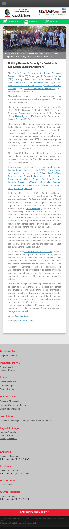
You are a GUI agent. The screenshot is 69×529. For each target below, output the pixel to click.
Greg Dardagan (7, 385)
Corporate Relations (9, 356)
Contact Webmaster (7, 518)
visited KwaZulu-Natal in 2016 (38, 251)
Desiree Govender (8, 496)
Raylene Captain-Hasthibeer (13, 405)
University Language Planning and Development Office (25, 421)
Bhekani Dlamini (7, 370)
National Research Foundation (39, 89)
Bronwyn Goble (27, 321)
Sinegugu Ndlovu (8, 382)
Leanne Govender (8, 432)
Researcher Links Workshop (29, 82)
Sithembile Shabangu (10, 409)
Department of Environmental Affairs (29, 173)
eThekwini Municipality (40, 182)
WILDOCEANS (34, 185)
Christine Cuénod (23, 316)
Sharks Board (54, 170)
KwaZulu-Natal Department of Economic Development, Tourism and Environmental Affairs (34, 176)
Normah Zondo (7, 367)
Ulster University (33, 208)
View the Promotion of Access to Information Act (34, 518)
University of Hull (23, 116)
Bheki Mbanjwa (7, 389)
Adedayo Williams (8, 438)
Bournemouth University (30, 113)
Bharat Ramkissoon (9, 435)
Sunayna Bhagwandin (10, 401)
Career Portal (6, 485)
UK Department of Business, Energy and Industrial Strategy (34, 85)
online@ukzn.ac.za (9, 470)
